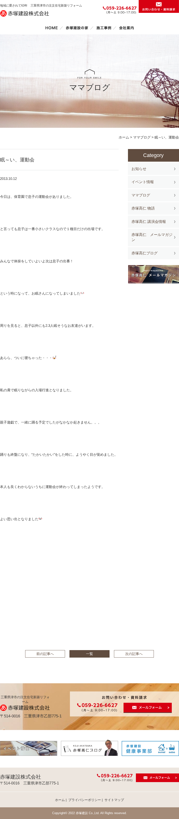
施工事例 (103, 28)
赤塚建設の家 (77, 28)
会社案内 (126, 28)
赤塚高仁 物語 (143, 208)
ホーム (51, 28)
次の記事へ (134, 654)
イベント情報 (142, 182)
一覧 (89, 654)
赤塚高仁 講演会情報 (148, 222)
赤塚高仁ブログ (144, 253)
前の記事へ (45, 654)
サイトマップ (114, 800)
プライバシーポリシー (84, 800)
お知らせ (138, 169)
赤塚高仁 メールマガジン (151, 237)
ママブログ (140, 195)
